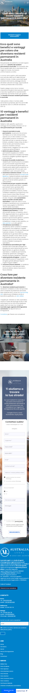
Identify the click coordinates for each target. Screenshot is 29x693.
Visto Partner (4, 673)
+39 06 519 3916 (7, 600)
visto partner (7, 223)
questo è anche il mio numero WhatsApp (13, 478)
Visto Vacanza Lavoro (6, 678)
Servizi (2, 649)
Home (2, 644)
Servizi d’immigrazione (7, 651)
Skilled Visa (3, 664)
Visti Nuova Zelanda (6, 683)
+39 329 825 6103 (10, 602)
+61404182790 (11, 616)
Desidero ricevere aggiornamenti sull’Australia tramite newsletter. (15, 525)
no (6, 491)
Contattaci (20, 691)
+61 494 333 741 (9, 607)
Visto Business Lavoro (6, 671)
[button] (28, 3)
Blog (14, 9)
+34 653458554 (9, 614)
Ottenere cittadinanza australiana (10, 685)
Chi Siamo (3, 646)
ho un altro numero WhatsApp (13, 481)
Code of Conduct (5, 584)
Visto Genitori (4, 676)
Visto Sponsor (4, 669)
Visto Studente (4, 666)
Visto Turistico (4, 681)
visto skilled (19, 296)
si (6, 494)
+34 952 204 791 (7, 612)
